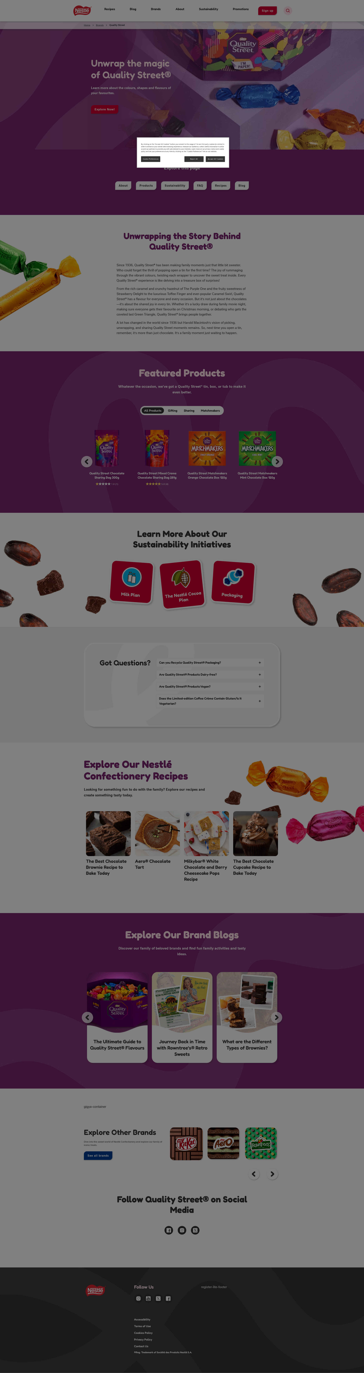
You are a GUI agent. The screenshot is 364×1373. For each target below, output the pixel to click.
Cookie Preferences (150, 159)
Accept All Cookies (215, 159)
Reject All (194, 159)
